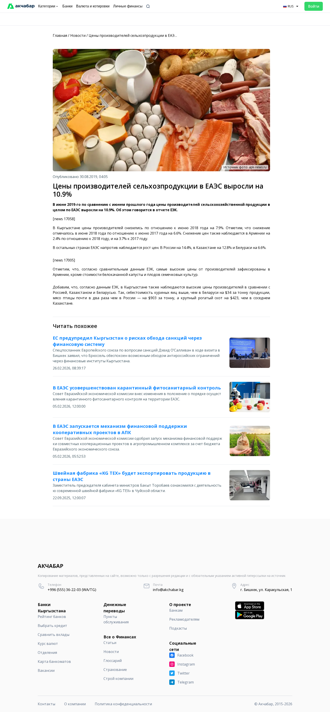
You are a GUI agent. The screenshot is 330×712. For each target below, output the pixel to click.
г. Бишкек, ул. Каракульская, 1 (266, 589)
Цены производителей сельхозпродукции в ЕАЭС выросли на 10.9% (149, 35)
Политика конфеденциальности (123, 703)
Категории (46, 6)
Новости (78, 35)
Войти (313, 6)
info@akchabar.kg (168, 589)
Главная (60, 35)
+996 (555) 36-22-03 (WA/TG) (72, 589)
